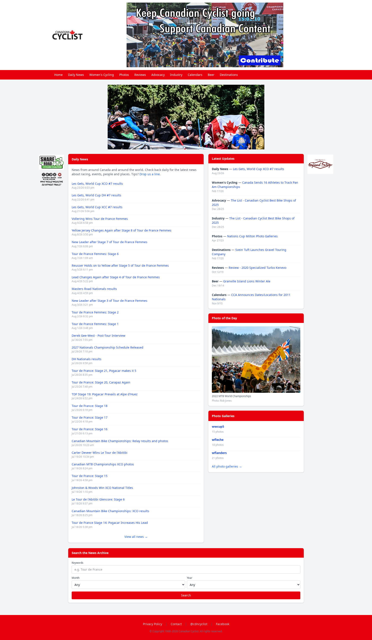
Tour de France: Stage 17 (89, 417)
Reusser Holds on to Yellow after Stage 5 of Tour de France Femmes (120, 265)
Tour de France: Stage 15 (89, 476)
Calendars (195, 75)
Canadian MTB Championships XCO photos (103, 464)
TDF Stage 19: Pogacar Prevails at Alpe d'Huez (105, 394)
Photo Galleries (223, 416)
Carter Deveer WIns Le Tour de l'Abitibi (99, 453)
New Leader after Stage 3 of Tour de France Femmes (109, 301)
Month (75, 578)
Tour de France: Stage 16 (89, 429)
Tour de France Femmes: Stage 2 (95, 312)
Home (58, 75)
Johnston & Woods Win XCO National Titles (102, 488)
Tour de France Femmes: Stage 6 (95, 254)
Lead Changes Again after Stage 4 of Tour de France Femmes (116, 277)
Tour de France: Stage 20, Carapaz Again (101, 382)
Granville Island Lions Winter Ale (246, 281)
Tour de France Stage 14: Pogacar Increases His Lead (110, 523)
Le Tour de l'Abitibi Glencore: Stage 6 (98, 499)
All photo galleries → (227, 466)
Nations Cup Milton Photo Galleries (252, 236)
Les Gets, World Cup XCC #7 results (97, 207)
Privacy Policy (152, 624)
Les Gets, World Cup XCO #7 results (97, 184)
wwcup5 (218, 426)
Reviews (140, 75)
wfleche (217, 440)
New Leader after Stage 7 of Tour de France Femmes (109, 242)
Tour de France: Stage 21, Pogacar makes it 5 (104, 371)
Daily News (76, 75)
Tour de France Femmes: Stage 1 (95, 324)
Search (186, 595)
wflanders (219, 453)
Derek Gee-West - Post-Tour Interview (98, 335)
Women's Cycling (101, 75)
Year (189, 578)
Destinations (229, 75)
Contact (176, 624)
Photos (124, 75)
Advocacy (158, 75)
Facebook (222, 624)
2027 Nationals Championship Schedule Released (107, 347)
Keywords (77, 563)
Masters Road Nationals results (94, 289)
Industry (176, 75)
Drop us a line (150, 174)
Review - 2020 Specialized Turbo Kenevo (257, 268)
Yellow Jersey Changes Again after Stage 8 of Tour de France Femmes (121, 230)
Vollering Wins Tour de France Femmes (100, 219)
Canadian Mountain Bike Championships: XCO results (110, 511)
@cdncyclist (198, 624)
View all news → (136, 537)
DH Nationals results (86, 359)
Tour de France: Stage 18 (89, 406)
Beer (211, 75)
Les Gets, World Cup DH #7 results (96, 195)
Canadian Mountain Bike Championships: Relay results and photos (120, 441)
